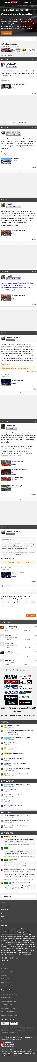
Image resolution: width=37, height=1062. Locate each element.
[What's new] (31, 2)
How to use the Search (6, 982)
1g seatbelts (13, 836)
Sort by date (14, 122)
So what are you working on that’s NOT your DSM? (17, 768)
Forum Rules (4, 975)
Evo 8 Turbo (9, 643)
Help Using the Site (5, 979)
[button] (3, 602)
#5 (35, 333)
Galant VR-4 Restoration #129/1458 (13, 805)
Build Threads (4, 968)
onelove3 (7, 637)
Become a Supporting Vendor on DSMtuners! (18, 715)
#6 (35, 421)
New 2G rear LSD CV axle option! (15, 763)
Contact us (3, 902)
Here (2, 433)
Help (2, 913)
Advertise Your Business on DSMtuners (10, 1015)
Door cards (13, 859)
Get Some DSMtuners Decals (8, 1008)
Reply (34, 93)
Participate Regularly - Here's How (9, 994)
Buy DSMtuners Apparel (6, 1004)
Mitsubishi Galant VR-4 (25, 1051)
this (14, 449)
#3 (35, 199)
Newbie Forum (15, 628)
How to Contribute (5, 997)
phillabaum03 (8, 628)
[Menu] (2, 2)
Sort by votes (22, 122)
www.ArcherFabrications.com (8, 155)
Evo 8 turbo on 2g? (11, 627)
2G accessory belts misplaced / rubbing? (16, 774)
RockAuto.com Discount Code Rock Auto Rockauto (17, 826)
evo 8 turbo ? (9, 660)
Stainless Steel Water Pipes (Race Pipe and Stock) (17, 820)
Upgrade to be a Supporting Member (9, 1001)
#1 (35, 59)
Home (2, 916)
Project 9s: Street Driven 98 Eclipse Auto (18, 737)
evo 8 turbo (9, 635)
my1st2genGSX (6, 46)
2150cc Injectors (13, 848)
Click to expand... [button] (18, 554)
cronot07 (7, 662)
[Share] (33, 59)
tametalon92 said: (7, 539)
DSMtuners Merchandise (7, 972)
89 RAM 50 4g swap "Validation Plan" (13, 794)
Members (3, 965)
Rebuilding (7, 800)
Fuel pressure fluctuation (12, 725)
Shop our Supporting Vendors (8, 1011)
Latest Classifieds (7, 833)
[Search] (35, 2)
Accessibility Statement (7, 986)
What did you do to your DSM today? (13, 758)
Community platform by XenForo (16, 1037)
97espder (7, 645)
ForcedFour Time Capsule (10, 743)
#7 (35, 527)
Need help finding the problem (15, 753)
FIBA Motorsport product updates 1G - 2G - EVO (16, 815)
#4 (35, 271)
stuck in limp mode (10, 748)
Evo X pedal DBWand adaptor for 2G (19, 882)
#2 (35, 127)
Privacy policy (4, 909)
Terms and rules (5, 906)
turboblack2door (9, 654)
